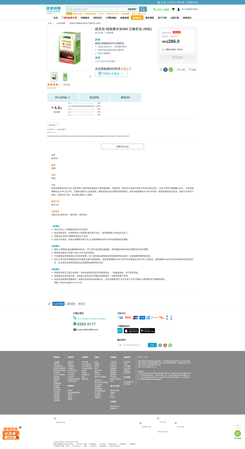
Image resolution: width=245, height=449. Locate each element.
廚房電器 (113, 366)
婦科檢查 (57, 364)
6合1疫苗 (71, 374)
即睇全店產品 (111, 73)
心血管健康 (58, 303)
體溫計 (70, 395)
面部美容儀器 (114, 390)
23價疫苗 (71, 366)
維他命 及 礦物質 (100, 377)
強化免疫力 (98, 380)
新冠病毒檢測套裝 (60, 370)
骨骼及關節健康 (100, 391)
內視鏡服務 (57, 383)
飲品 (111, 381)
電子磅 (70, 397)
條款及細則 (113, 444)
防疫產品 (113, 372)
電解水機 (85, 379)
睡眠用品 (113, 374)
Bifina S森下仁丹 (139, 13)
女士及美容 (98, 384)
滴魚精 (97, 372)
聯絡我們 (93, 444)
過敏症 (56, 381)
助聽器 (70, 399)
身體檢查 (127, 362)
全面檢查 (57, 362)
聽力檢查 (57, 394)
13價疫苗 (71, 368)
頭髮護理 (98, 395)
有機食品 (127, 370)
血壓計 (70, 390)
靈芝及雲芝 (98, 370)
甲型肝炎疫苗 (72, 370)
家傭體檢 (57, 387)
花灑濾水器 (86, 374)
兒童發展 (57, 398)
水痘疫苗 (71, 377)
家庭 (85, 446)
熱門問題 (127, 384)
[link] (59, 422)
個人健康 (127, 368)
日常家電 (113, 362)
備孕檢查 (57, 379)
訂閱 (152, 345)
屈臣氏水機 (77, 13)
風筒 (111, 395)
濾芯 (83, 377)
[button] (90, 76)
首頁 (55, 17)
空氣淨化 (113, 364)
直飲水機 (85, 362)
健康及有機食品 (115, 379)
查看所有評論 (122, 146)
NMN (96, 362)
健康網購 (103, 446)
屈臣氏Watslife (113, 13)
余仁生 (101, 13)
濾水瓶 (84, 372)
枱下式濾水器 (86, 366)
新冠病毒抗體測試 (60, 368)
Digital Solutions (115, 446)
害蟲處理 (113, 377)
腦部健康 (71, 303)
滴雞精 (97, 364)
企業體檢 (57, 400)
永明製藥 (109, 33)
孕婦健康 (98, 397)
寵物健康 (113, 368)
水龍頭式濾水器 (87, 368)
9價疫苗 (70, 364)
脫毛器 (112, 397)
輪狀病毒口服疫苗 (74, 379)
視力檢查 (57, 392)
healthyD (93, 446)
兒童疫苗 (71, 362)
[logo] (53, 14)
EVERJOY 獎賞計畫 (176, 2)
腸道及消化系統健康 (101, 382)
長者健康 (113, 370)
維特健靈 (125, 13)
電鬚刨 (112, 392)
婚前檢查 (57, 377)
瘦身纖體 (98, 386)
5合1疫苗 (71, 372)
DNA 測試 (57, 389)
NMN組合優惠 (90, 13)
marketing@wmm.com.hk (70, 282)
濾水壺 (84, 370)
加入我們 (103, 444)
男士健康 (57, 372)
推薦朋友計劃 (192, 2)
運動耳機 (113, 408)
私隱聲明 (123, 444)
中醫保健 (57, 396)
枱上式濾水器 (86, 364)
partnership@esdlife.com (149, 367)
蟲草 (96, 368)
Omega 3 (98, 374)
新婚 (67, 446)
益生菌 (97, 366)
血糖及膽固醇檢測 (74, 392)
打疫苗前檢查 (58, 366)
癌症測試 (57, 385)
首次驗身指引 (128, 382)
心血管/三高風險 (59, 374)
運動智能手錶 (114, 406)
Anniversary (76, 446)
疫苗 (125, 364)
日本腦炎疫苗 (72, 381)
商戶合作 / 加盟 (81, 444)
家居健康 (127, 366)
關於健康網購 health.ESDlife (63, 444)
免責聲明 (132, 444)
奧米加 (81, 303)
